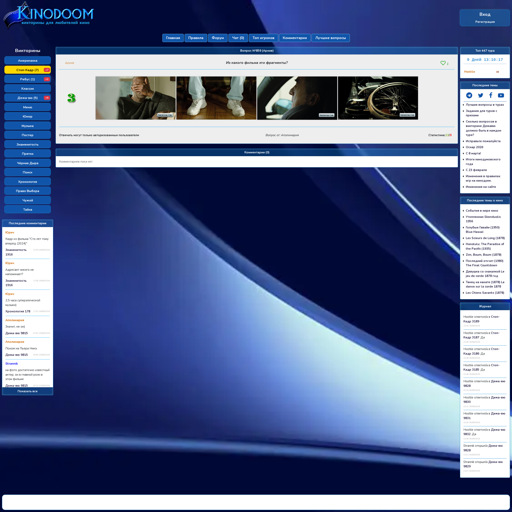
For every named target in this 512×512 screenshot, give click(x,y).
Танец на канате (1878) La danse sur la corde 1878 (485, 284)
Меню (27, 107)
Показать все (28, 391)
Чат (238, 37)
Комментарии (295, 37)
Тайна (27, 209)
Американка (27, 60)
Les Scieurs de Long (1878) (485, 238)
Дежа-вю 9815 (16, 333)
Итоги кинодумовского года (483, 161)
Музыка (28, 126)
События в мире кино (482, 211)
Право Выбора (27, 191)
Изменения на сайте (481, 187)
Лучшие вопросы (330, 37)
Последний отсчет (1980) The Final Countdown (484, 263)
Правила (195, 37)
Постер (27, 135)
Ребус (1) (34, 79)
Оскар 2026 (474, 147)
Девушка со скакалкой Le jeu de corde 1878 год (485, 274)
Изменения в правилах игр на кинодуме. (483, 178)
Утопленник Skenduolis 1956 (483, 219)
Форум (218, 37)
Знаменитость (28, 144)
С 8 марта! (473, 153)
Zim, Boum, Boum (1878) (483, 255)
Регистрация (485, 22)
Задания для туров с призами (481, 113)
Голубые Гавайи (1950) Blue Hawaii (483, 229)
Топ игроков (263, 37)
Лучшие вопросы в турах (485, 105)
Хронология (27, 182)
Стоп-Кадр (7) (32, 70)
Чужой (27, 200)
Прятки (27, 154)
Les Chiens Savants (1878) (485, 293)
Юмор (27, 116)
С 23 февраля (476, 170)
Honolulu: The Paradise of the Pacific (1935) (485, 246)
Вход (485, 14)
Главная (173, 37)
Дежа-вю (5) (32, 98)
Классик (27, 89)
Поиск (27, 172)
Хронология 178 (17, 311)
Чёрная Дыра (27, 163)
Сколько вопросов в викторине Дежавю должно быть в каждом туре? (483, 128)
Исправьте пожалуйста (483, 141)
